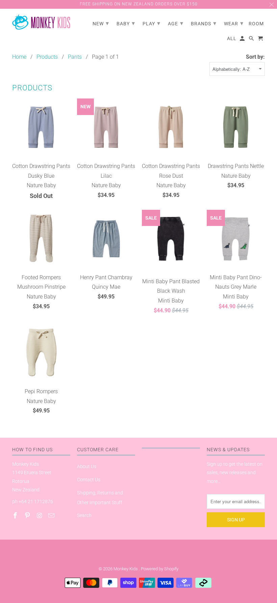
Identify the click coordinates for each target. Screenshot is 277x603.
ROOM (256, 23)
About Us (86, 466)
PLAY (151, 23)
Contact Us (88, 479)
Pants (75, 57)
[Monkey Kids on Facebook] (16, 515)
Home (19, 57)
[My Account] (243, 40)
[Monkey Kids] (41, 22)
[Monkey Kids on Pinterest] (28, 515)
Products (47, 57)
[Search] (252, 40)
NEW (101, 23)
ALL (231, 38)
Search (84, 515)
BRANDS (204, 23)
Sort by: (255, 57)
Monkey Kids (126, 568)
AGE (175, 23)
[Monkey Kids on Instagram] (40, 515)
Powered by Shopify (159, 568)
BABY (126, 23)
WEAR (234, 23)
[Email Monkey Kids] (52, 515)
